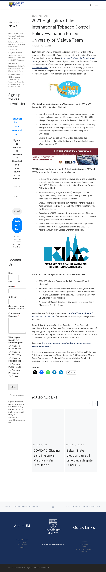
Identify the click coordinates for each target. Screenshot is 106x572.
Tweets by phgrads (17, 395)
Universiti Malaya (22, 568)
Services (84, 552)
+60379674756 (13, 417)
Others (15, 376)
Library (84, 547)
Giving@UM (84, 544)
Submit (13, 387)
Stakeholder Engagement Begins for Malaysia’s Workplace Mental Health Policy (16, 67)
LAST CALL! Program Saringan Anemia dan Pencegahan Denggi (16, 36)
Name (11, 273)
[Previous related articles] (89, 403)
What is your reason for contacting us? (16, 340)
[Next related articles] (95, 403)
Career (22, 547)
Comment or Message (14, 314)
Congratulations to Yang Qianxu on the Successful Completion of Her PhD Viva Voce (16, 56)
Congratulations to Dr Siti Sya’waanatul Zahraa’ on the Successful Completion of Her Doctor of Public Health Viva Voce (16, 81)
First (10, 282)
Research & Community (84, 549)
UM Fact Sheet (22, 545)
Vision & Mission (22, 540)
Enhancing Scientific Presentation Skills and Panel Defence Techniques (16, 45)
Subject (12, 297)
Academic (84, 542)
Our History (22, 542)
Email (11, 287)
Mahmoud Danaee (40, 67)
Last (20, 282)
